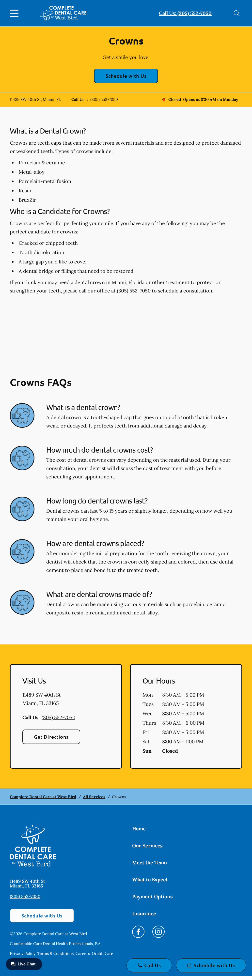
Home (139, 828)
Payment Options (152, 896)
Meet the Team (149, 862)
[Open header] (15, 13)
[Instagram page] (158, 932)
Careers (83, 953)
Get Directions (51, 736)
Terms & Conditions (55, 953)
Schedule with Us (126, 76)
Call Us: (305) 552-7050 (185, 13)
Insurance (144, 913)
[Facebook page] (138, 932)
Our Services (147, 845)
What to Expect (150, 879)
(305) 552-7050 (104, 99)
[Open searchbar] (236, 13)
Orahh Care (102, 953)
